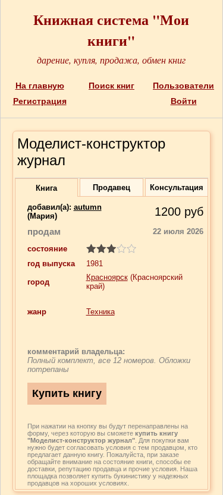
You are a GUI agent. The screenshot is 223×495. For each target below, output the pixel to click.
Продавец (111, 187)
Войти (184, 101)
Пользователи (183, 85)
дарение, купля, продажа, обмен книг (111, 59)
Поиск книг (111, 85)
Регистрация (40, 101)
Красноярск (107, 277)
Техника (100, 311)
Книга (46, 188)
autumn (88, 207)
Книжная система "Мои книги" (111, 30)
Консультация (176, 187)
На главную (39, 85)
